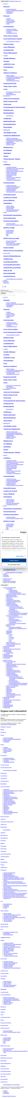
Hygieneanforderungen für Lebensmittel (18, 613)
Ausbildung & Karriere (5, 937)
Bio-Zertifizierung (13, 610)
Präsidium (8, 18)
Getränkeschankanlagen (11, 604)
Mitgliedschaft (6, 129)
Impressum (5, 281)
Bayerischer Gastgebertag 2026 (13, 92)
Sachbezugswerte (8, 110)
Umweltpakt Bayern (9, 276)
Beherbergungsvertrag (11, 595)
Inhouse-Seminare (10, 207)
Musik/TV (8, 633)
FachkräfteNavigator (9, 194)
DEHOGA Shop (10, 144)
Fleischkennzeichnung (14, 611)
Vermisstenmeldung (7, 874)
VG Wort (11, 638)
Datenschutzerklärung (14, 619)
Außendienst (9, 13)
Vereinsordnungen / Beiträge (11, 159)
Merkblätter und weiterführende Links (17, 628)
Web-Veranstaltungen (11, 94)
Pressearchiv (6, 905)
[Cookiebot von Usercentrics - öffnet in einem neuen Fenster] (20, 532)
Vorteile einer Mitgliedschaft (11, 135)
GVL (10, 640)
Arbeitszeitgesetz (13, 590)
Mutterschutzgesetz (13, 591)
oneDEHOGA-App (9, 64)
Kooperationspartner (9, 218)
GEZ (10, 636)
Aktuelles (5, 55)
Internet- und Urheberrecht (12, 615)
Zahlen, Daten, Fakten (10, 86)
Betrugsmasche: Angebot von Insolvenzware (13, 895)
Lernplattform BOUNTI (11, 211)
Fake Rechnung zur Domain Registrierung (13, 881)
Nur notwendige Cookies (14, 564)
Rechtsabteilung (10, 11)
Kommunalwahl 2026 (9, 83)
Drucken (9, 726)
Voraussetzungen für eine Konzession (14, 107)
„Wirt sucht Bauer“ (7, 921)
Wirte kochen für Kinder (9, 918)
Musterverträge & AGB (10, 101)
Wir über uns (3, 732)
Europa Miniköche (9, 200)
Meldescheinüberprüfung (9, 875)
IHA (7, 234)
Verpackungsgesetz (10, 645)
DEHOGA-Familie (8, 227)
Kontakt (5, 280)
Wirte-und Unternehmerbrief (12, 209)
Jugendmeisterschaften (11, 174)
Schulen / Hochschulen (11, 173)
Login (4, 286)
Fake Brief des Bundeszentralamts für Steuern (13, 878)
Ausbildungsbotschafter (11, 33)
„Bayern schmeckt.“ (10, 178)
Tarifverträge (7, 104)
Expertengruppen (8, 26)
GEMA (11, 634)
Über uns (5, 3)
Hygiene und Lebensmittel (12, 605)
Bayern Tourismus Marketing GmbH (14, 225)
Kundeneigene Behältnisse (15, 627)
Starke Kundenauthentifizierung (13, 643)
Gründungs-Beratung (11, 189)
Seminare (2, 843)
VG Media (11, 637)
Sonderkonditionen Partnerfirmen (13, 139)
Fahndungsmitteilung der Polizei (10, 876)
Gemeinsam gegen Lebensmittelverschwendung (12, 80)
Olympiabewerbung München (13, 78)
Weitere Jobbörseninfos (11, 172)
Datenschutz (6, 282)
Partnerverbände (8, 247)
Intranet (8, 23)
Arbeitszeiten (9, 588)
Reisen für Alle (7, 270)
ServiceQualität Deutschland (11, 264)
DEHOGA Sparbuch (11, 143)
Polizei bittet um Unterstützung (10, 889)
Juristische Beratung (10, 190)
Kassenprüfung (9, 115)
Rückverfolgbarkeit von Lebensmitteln (18, 614)
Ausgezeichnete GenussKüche (12, 267)
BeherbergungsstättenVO (12, 596)
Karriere (5, 161)
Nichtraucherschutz (10, 642)
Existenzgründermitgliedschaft (13, 186)
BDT (7, 235)
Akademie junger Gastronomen (13, 177)
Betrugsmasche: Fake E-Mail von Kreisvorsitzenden (15, 893)
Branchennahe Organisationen (12, 215)
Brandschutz (9, 597)
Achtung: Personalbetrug (9, 892)
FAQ (10, 629)
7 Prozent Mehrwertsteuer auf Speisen (15, 76)
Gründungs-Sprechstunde (12, 188)
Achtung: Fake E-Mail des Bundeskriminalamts (14, 894)
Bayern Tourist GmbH (11, 241)
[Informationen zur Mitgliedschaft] (8, 724)
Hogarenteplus (7, 127)
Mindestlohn (9, 632)
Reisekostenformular (9, 121)
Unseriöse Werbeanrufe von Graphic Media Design (15, 890)
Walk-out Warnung (7, 888)
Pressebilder (6, 906)
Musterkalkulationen (9, 124)
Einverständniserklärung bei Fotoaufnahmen (15, 621)
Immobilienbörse (10, 142)
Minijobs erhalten (10, 75)
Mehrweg (8, 626)
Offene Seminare (10, 206)
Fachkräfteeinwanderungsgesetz (13, 601)
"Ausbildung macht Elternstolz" (13, 180)
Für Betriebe (9, 176)
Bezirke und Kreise (10, 21)
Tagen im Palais (9, 208)
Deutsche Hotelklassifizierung (12, 256)
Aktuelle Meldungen (9, 58)
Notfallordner (7, 118)
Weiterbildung (7, 203)
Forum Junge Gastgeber (10, 36)
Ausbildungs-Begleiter (11, 167)
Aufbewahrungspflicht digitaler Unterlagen (16, 594)
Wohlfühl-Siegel (8, 259)
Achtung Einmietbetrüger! (9, 872)
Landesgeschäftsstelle (11, 9)
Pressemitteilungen (7, 904)
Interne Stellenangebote (10, 53)
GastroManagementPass (10, 262)
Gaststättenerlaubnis (10, 603)
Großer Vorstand (10, 20)
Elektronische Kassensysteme (13, 600)
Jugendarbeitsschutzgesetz (15, 592)
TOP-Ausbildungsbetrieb (12, 169)
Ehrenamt (6, 16)
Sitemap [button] (2, 729)
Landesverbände (10, 230)
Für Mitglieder (7, 150)
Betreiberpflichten (8, 113)
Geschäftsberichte (8, 50)
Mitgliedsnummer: (5, 290)
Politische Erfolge (8, 44)
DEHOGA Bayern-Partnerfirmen (13, 250)
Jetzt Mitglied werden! (10, 132)
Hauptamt (6, 6)
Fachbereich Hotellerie (11, 29)
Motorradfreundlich (9, 273)
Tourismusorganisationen (10, 221)
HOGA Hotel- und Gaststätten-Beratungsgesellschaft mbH (13, 244)
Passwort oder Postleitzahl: (7, 291)
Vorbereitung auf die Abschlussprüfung (15, 168)
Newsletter (6, 61)
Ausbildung (6, 164)
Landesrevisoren (10, 22)
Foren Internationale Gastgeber (12, 38)
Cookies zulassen (14, 560)
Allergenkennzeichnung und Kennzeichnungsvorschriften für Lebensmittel (16, 608)
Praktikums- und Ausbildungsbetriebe (14, 171)
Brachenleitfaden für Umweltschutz (14, 279)
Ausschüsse (9, 31)
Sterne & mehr (6, 253)
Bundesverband (9, 231)
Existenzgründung (8, 182)
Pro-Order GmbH (10, 242)
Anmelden (3, 293)
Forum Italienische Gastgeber (13, 41)
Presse (5, 70)
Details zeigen (19, 556)
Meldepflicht (9, 631)
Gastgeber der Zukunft (10, 197)
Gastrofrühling (9, 93)
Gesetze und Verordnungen (11, 98)
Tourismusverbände (10, 223)
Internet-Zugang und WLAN (15, 617)
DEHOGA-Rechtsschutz (12, 138)
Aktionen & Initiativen (10, 73)
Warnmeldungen (8, 67)
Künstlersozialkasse (10, 624)
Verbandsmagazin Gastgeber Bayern (14, 140)
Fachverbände (9, 233)
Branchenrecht (6, 95)
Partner (5, 212)
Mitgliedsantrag (8, 147)
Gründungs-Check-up (11, 185)
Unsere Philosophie (9, 47)
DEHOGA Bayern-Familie (11, 238)
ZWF (10, 641)
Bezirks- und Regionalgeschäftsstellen (15, 10)
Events (5, 89)
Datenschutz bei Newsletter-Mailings (17, 623)
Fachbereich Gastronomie (12, 30)
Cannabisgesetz (9, 599)
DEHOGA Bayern (7, 660)
